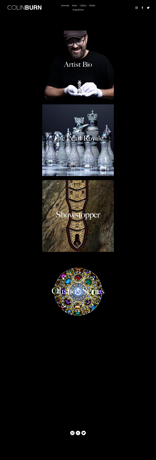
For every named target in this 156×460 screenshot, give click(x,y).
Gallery (83, 5)
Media (92, 5)
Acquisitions (78, 9)
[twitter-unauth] (148, 7)
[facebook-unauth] (142, 7)
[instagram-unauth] (136, 7)
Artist (74, 5)
